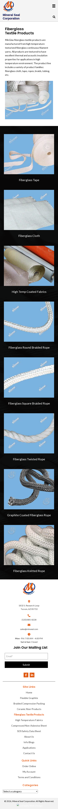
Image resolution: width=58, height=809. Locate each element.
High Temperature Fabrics (29, 720)
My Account (29, 771)
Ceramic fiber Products (29, 709)
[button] (26, 664)
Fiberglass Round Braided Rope (29, 347)
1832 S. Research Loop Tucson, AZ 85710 (29, 607)
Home (29, 692)
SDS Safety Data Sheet (29, 731)
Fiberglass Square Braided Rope (29, 403)
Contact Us (29, 753)
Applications (29, 747)
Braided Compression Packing (29, 703)
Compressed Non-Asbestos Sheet (29, 725)
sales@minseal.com (29, 629)
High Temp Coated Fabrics (29, 291)
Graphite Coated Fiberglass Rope (29, 515)
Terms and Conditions (29, 777)
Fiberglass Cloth (29, 236)
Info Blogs (29, 742)
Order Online (29, 766)
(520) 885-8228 (29, 619)
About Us (29, 736)
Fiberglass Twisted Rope (29, 459)
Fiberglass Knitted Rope (29, 571)
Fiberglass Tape (29, 180)
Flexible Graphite (29, 697)
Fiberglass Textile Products (29, 714)
